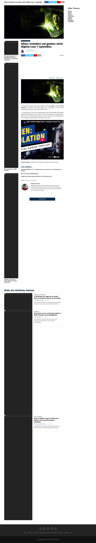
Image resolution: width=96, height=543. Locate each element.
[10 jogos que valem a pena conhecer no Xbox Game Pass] (11, 174)
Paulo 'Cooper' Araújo (41, 424)
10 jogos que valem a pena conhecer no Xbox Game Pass (10, 281)
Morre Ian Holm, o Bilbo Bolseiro (10, 169)
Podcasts (66, 532)
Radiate (70, 17)
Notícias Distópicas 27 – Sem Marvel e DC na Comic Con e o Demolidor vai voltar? (11, 58)
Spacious (70, 15)
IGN (36, 180)
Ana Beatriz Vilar (39, 300)
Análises (30, 532)
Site (71, 532)
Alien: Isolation (31, 180)
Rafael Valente (30, 50)
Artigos (36, 532)
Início (25, 532)
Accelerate (71, 16)
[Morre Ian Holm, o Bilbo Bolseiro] (11, 63)
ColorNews (71, 21)
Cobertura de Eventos (45, 532)
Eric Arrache (38, 317)
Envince (70, 11)
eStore (70, 12)
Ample (69, 13)
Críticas (54, 532)
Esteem (70, 19)
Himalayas (70, 20)
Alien (25, 180)
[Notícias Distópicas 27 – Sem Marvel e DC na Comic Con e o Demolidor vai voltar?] (11, 41)
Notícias (60, 532)
